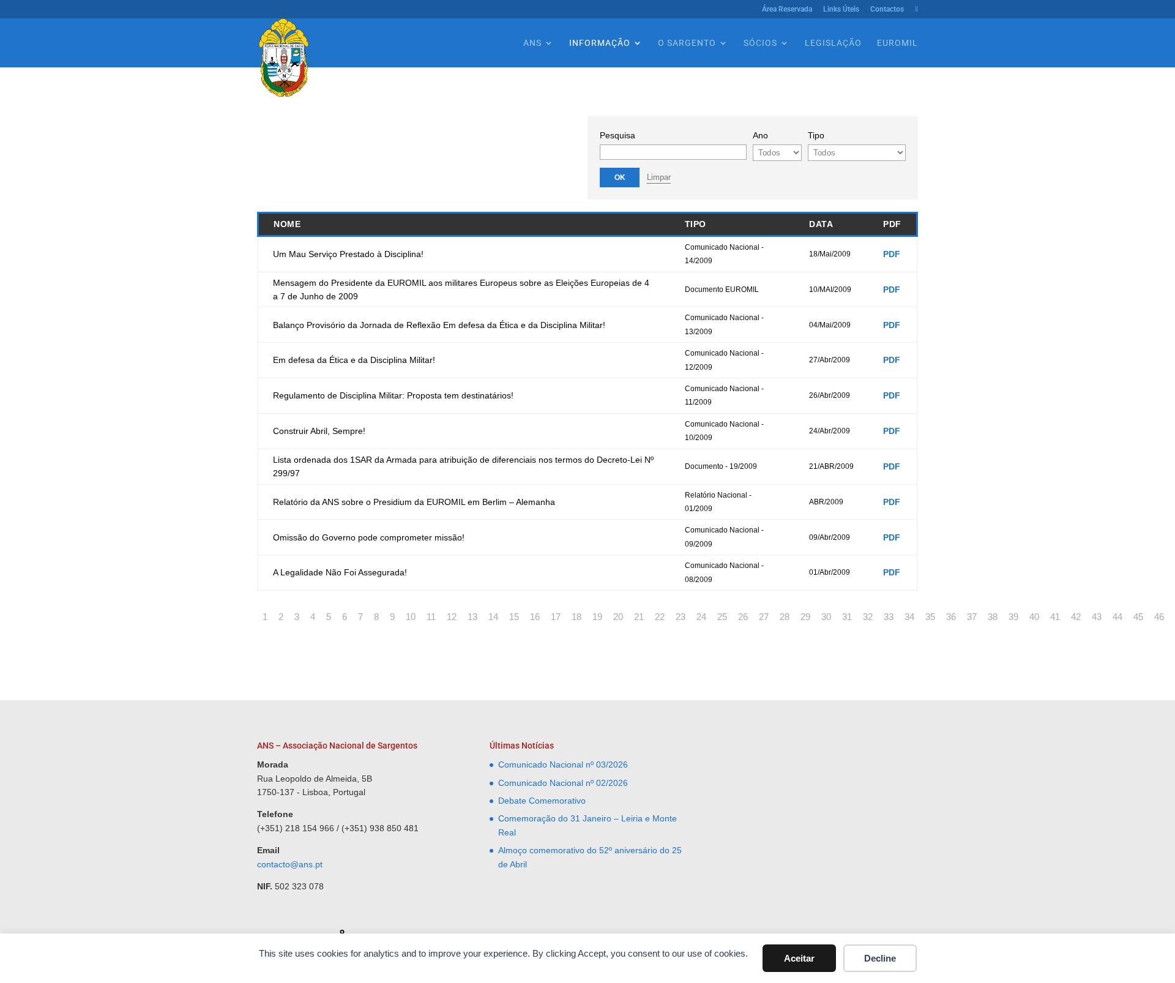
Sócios (760, 43)
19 (597, 616)
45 (1138, 616)
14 (493, 616)
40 (1034, 616)
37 (972, 616)
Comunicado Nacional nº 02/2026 (563, 783)
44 (1117, 616)
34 (909, 616)
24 (701, 616)
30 (826, 616)
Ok (619, 177)
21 (639, 616)
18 (576, 616)
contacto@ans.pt (290, 864)
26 (743, 616)
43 (1097, 616)
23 (680, 616)
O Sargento (687, 43)
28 (784, 616)
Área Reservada (787, 9)
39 (1013, 616)
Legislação (833, 43)
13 (472, 616)
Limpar (659, 177)
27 (764, 616)
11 (431, 616)
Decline (880, 958)
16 (535, 616)
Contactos (887, 9)
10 (411, 616)
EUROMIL (897, 43)
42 (1076, 616)
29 (805, 616)
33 (888, 616)
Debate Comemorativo (542, 800)
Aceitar (799, 958)
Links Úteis (841, 9)
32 (868, 616)
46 (1159, 616)
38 (993, 616)
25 (722, 616)
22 (660, 616)
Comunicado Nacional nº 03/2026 (563, 764)
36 (951, 616)
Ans (532, 43)
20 (618, 616)
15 (514, 616)
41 (1055, 616)
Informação (599, 43)
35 (930, 616)
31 (847, 616)
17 (556, 616)
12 (452, 616)
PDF (891, 254)
